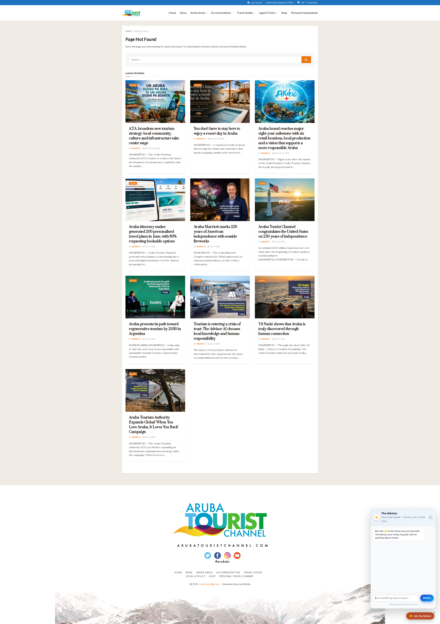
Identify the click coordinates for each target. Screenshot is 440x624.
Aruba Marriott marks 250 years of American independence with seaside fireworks (215, 234)
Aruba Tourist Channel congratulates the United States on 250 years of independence (283, 232)
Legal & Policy (267, 12)
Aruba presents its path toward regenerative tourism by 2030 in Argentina (155, 329)
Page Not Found (141, 31)
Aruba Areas (197, 12)
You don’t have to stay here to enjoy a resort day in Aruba (217, 131)
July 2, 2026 (149, 339)
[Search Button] (306, 59)
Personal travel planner (304, 12)
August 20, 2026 (216, 139)
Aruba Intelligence (209, 584)
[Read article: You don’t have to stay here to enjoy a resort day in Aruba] (220, 101)
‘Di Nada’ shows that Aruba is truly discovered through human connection (281, 329)
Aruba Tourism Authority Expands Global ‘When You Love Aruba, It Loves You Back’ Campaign (154, 424)
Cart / (256, 2)
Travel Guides (245, 12)
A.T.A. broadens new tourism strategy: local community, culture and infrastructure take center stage (154, 135)
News (183, 12)
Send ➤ (427, 597)
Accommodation (221, 12)
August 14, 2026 (281, 153)
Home (172, 12)
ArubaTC (136, 148)
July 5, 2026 (149, 246)
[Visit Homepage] (131, 13)
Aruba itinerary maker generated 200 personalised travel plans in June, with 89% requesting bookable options (153, 234)
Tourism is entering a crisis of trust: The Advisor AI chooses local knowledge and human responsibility (217, 331)
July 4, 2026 (279, 241)
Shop (284, 12)
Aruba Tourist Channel (408, 604)
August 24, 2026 (152, 148)
